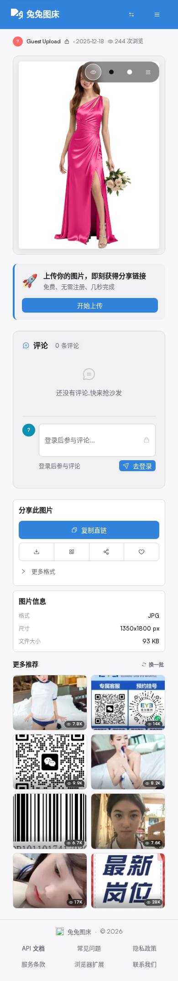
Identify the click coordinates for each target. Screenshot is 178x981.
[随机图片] (131, 15)
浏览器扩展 (89, 964)
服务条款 (33, 964)
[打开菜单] (157, 15)
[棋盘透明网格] (148, 72)
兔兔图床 (42, 14)
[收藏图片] (141, 552)
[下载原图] (36, 552)
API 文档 (33, 948)
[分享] (107, 552)
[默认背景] (93, 72)
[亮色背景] (129, 72)
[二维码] (71, 552)
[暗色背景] (111, 72)
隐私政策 (145, 948)
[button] (89, 571)
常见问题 (89, 948)
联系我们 (145, 964)
